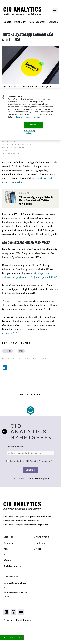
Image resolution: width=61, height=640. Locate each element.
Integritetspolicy (22, 620)
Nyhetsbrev (39, 543)
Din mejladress (14, 446)
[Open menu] (55, 10)
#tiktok (7, 351)
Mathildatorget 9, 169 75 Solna (15, 594)
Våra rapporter (37, 21)
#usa (35, 359)
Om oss (37, 549)
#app (21, 351)
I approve (33, 125)
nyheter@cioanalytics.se (14, 585)
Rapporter (8, 543)
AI (4, 554)
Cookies (7, 620)
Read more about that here (28, 117)
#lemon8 (23, 359)
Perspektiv (20, 21)
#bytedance (8, 359)
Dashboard (54, 21)
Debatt (7, 21)
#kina (44, 359)
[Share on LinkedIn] (5, 367)
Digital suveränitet (12, 566)
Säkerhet (7, 560)
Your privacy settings (11, 637)
